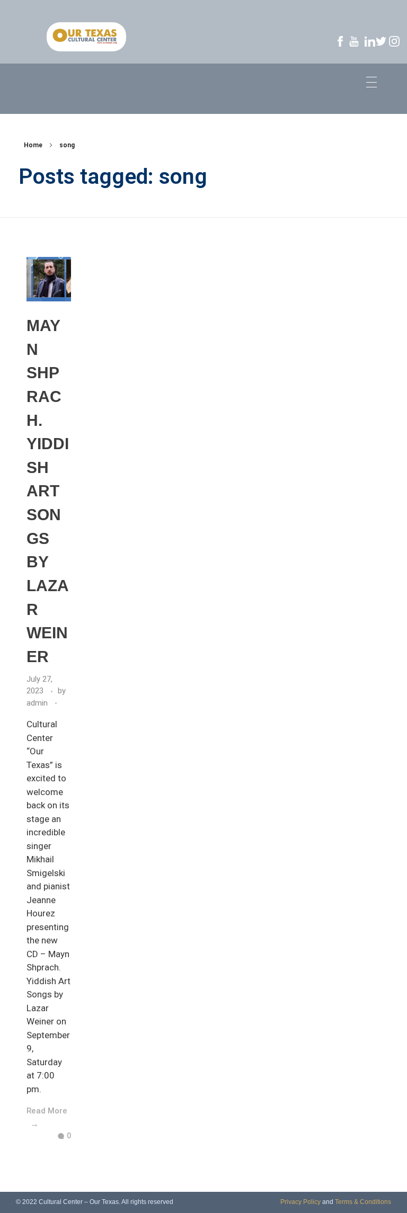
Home (33, 145)
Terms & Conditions (363, 1202)
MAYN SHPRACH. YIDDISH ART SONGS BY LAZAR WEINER (47, 491)
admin (38, 703)
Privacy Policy (300, 1202)
